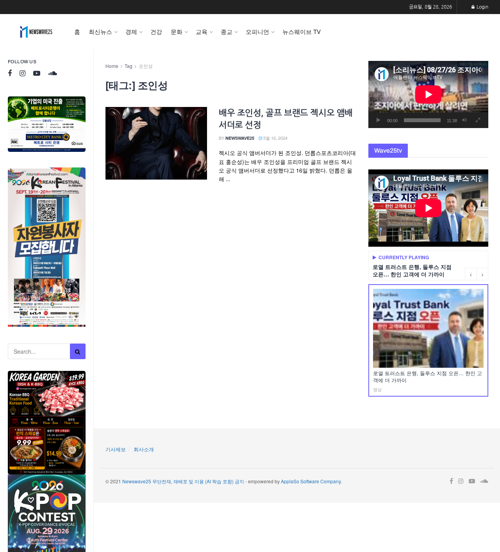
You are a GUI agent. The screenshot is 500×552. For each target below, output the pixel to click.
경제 (131, 31)
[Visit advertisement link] (47, 124)
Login (481, 7)
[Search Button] (78, 351)
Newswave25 (239, 138)
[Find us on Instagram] (22, 73)
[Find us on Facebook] (10, 73)
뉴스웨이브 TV (301, 31)
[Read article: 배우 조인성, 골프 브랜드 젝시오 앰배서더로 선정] (156, 143)
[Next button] (482, 274)
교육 (201, 31)
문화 (176, 31)
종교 (226, 31)
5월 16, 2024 (275, 138)
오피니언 (257, 31)
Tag (128, 65)
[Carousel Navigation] (476, 274)
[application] (428, 94)
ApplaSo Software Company (311, 481)
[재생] (378, 120)
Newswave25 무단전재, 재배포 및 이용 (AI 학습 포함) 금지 (183, 481)
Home (111, 65)
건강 (156, 31)
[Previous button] (471, 274)
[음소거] (464, 120)
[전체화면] (478, 120)
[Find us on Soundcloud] (52, 73)
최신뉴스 (100, 31)
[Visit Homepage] (36, 31)
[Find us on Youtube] (36, 73)
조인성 (146, 65)
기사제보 (115, 449)
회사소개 (144, 449)
